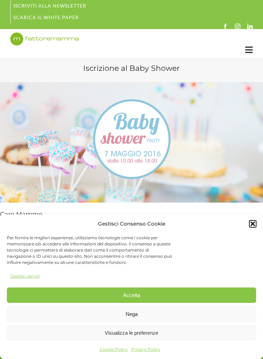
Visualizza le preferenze (131, 333)
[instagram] (237, 26)
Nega (132, 314)
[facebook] (225, 26)
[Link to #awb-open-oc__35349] (249, 50)
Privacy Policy (145, 349)
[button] (252, 223)
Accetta (131, 295)
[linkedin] (250, 26)
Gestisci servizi (25, 276)
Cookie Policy (114, 349)
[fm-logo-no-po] (44, 35)
